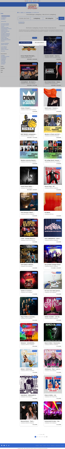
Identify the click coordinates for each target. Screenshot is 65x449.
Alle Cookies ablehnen (39, 42)
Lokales (44, 445)
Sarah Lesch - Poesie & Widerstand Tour (51, 108)
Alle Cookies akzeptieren (26, 42)
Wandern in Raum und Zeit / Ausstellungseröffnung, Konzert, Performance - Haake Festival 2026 (53, 134)
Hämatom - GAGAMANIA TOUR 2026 (27, 343)
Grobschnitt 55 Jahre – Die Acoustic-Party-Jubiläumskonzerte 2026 (52, 421)
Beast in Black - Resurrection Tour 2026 (53, 343)
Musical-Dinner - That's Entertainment (27, 421)
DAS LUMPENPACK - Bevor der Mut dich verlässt (52, 238)
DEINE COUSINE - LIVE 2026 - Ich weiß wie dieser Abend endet (53, 317)
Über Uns (48, 445)
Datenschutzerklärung (42, 45)
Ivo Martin (47, 212)
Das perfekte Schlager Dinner (53, 264)
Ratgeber (37, 445)
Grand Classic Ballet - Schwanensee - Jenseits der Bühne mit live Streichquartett (29, 186)
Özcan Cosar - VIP (50, 186)
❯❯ (46, 436)
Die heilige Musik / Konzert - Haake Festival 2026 (52, 160)
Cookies (62, 445)
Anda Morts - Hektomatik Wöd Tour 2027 (29, 395)
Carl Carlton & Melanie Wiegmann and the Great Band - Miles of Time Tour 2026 (28, 265)
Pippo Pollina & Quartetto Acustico (28, 317)
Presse (41, 445)
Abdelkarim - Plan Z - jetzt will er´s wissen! (53, 369)
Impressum (53, 445)
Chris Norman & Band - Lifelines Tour (27, 212)
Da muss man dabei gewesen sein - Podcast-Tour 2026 (53, 291)
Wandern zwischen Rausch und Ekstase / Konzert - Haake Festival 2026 (29, 160)
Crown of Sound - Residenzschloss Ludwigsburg (25, 108)
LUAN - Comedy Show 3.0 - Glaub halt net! (28, 238)
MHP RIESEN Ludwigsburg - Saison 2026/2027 (28, 134)
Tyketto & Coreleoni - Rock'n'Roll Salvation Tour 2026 (28, 291)
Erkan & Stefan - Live (50, 395)
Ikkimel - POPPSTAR (26, 369)
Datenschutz (58, 445)
